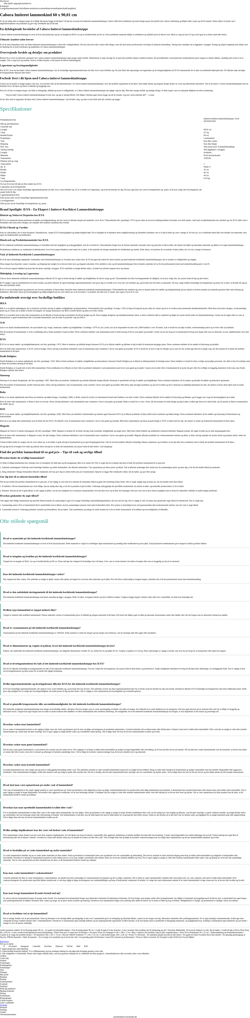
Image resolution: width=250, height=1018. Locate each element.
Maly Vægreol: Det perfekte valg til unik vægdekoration (155, 932)
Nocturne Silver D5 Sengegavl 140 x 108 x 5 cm (109, 932)
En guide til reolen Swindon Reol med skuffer (202, 935)
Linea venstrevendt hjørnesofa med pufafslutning (32, 932)
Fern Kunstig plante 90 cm (83, 930)
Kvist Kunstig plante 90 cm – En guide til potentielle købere (45, 930)
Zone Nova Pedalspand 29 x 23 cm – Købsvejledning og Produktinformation (211, 932)
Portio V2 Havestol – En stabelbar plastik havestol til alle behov (155, 935)
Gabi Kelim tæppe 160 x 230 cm (113, 935)
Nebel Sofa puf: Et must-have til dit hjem (71, 932)
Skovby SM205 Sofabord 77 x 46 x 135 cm (80, 935)
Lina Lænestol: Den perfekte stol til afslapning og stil (144, 930)
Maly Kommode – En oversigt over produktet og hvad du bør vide (50, 937)
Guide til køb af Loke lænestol (107, 930)
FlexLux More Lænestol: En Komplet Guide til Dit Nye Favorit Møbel (165, 937)
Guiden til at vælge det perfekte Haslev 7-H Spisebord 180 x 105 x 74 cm (30, 935)
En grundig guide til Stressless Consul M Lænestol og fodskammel (106, 937)
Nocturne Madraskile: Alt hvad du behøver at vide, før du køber (194, 930)
